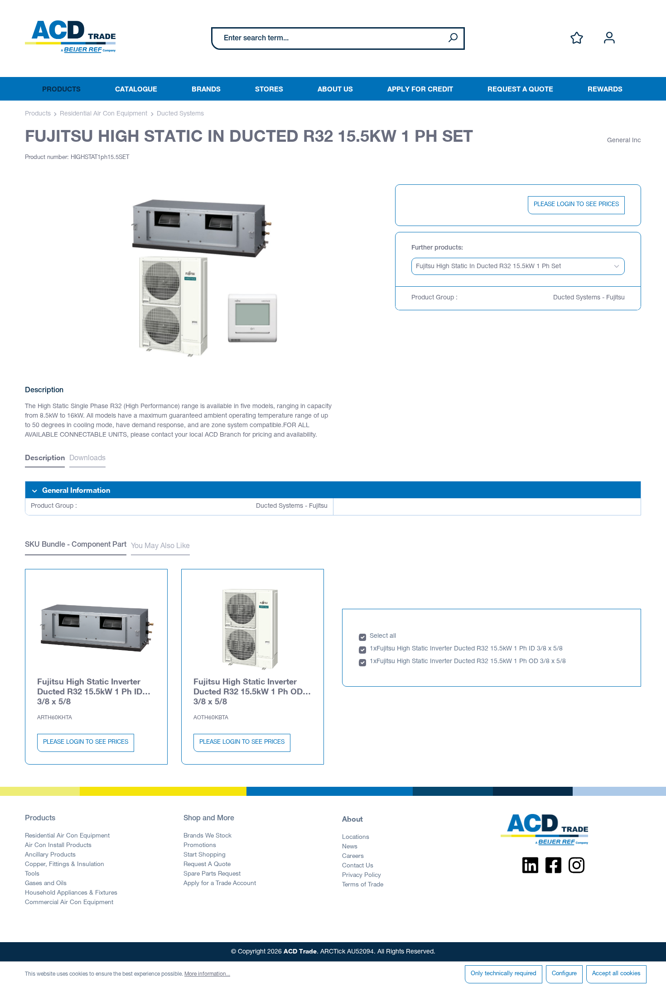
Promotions (199, 846)
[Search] (452, 38)
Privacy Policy (361, 875)
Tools (32, 874)
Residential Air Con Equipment (67, 836)
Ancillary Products (50, 855)
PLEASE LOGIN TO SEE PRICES (576, 205)
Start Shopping (204, 855)
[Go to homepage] (70, 36)
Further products (436, 248)
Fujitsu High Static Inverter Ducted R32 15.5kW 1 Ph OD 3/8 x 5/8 (248, 691)
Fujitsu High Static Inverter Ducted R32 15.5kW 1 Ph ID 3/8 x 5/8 (89, 691)
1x (373, 649)
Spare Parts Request (212, 874)
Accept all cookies (616, 974)
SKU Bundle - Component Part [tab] (75, 545)
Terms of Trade (362, 885)
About (352, 818)
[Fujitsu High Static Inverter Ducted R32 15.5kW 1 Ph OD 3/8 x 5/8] (252, 628)
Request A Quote (207, 865)
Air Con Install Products (58, 846)
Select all (383, 636)
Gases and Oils (46, 884)
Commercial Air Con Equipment (69, 903)
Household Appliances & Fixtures (71, 893)
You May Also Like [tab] (160, 546)
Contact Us (357, 866)
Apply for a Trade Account (219, 884)
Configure (564, 974)
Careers (353, 856)
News (349, 847)
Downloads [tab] (87, 458)
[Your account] (609, 38)
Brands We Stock (207, 836)
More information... (207, 974)
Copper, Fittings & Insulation (64, 865)
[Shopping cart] (635, 28)
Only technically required (503, 974)
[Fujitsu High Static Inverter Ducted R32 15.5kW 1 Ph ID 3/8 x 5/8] (96, 628)
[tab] (45, 458)
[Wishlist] (577, 38)
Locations (355, 837)
